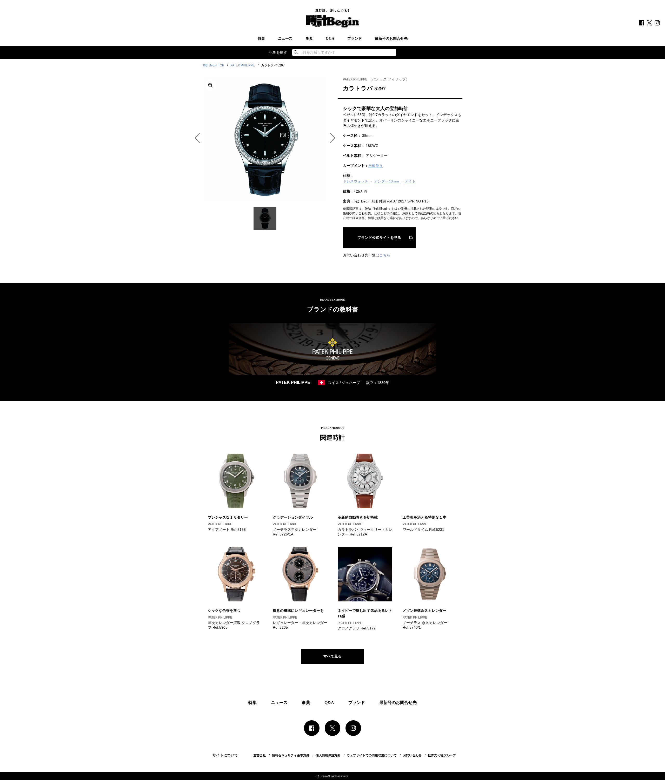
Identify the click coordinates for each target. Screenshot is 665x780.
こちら (384, 255)
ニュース (285, 38)
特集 (261, 38)
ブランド (354, 38)
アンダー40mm (387, 181)
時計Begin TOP (213, 65)
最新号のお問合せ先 (391, 38)
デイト (410, 181)
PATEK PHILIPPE (242, 65)
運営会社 (259, 755)
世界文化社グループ (442, 755)
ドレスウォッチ (356, 181)
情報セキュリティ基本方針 (290, 755)
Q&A (330, 38)
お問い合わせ (412, 755)
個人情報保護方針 (328, 755)
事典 (309, 38)
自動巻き (375, 166)
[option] (265, 139)
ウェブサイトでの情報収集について (372, 755)
